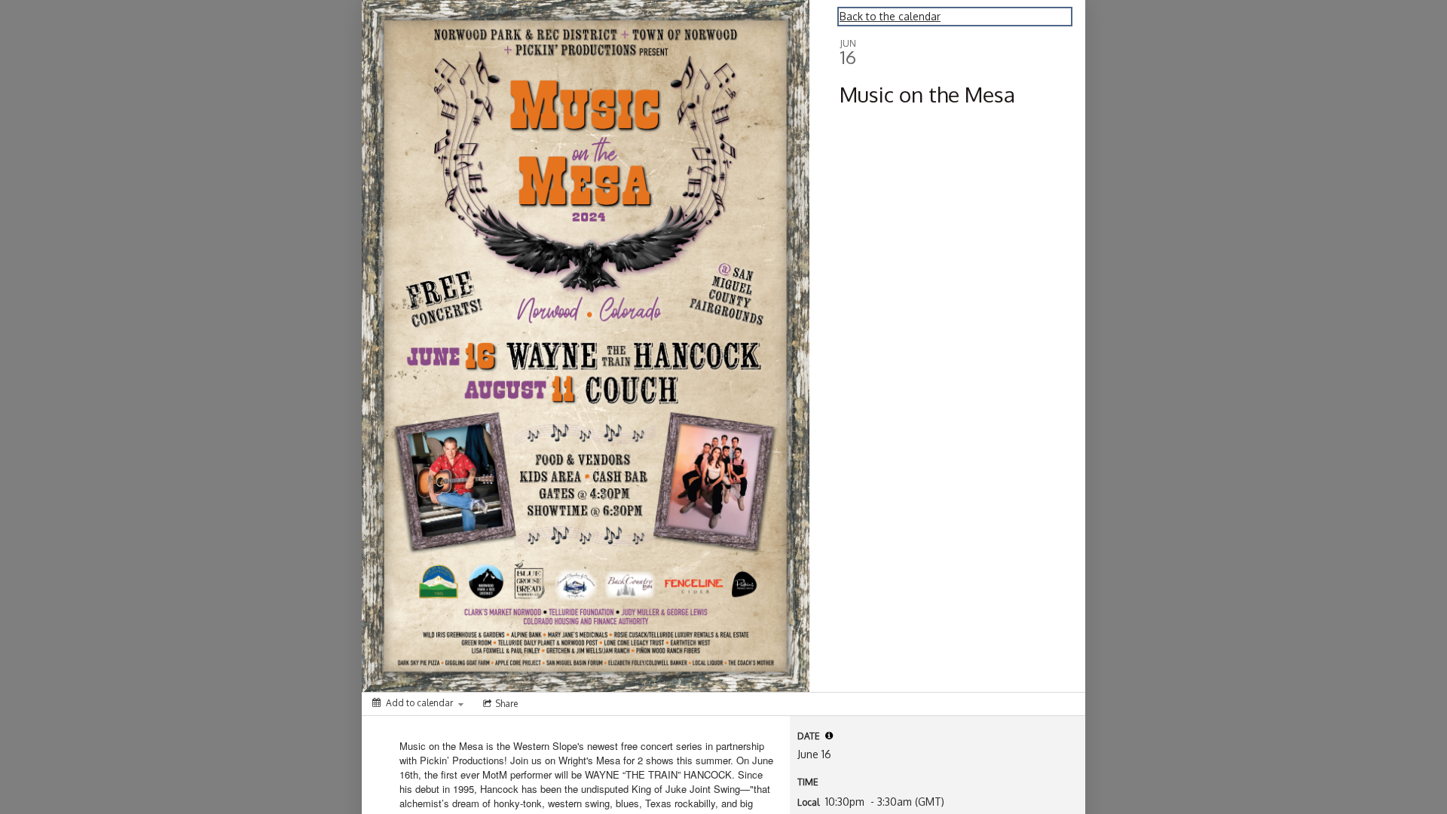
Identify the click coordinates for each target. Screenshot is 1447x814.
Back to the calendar (890, 16)
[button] (829, 735)
